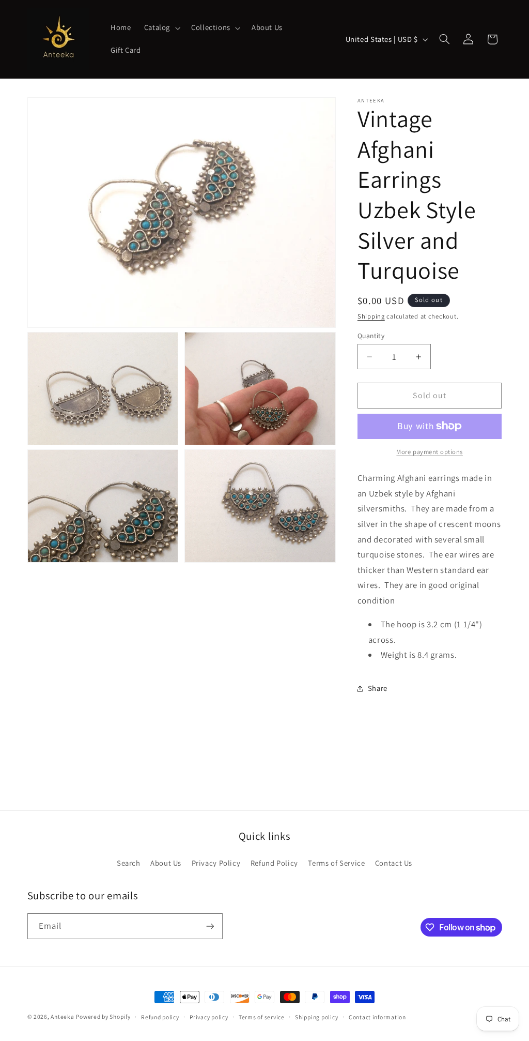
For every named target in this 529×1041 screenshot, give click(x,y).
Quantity (370, 335)
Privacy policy (209, 1017)
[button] (160, 28)
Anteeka (62, 1016)
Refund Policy (274, 863)
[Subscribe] (210, 926)
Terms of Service (336, 863)
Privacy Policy (216, 863)
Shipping (371, 316)
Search (129, 863)
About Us (165, 863)
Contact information (377, 1017)
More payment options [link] (429, 451)
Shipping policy (316, 1017)
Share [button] (377, 688)
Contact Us (393, 863)
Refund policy (160, 1017)
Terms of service (262, 1017)
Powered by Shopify (103, 1016)
